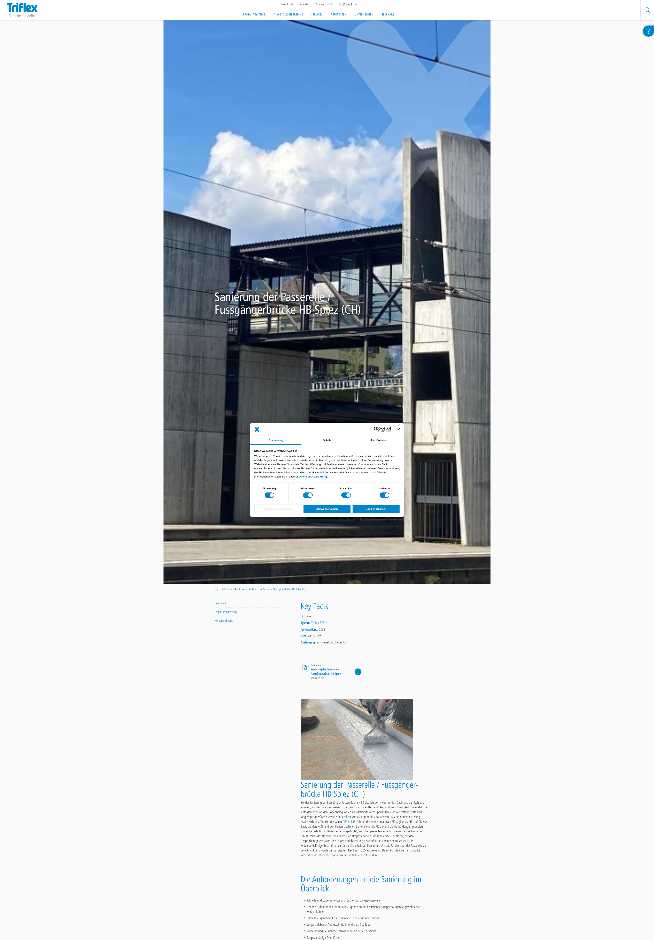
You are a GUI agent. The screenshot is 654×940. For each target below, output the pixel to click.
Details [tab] (327, 440)
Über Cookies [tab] (378, 440)
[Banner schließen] (399, 429)
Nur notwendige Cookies (278, 508)
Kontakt (304, 4)
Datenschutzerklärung (313, 476)
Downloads (287, 4)
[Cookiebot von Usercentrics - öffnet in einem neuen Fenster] (376, 429)
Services (316, 14)
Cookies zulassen (375, 508)
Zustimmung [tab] (276, 440)
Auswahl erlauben (327, 508)
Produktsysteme (254, 14)
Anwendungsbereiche (288, 14)
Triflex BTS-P (319, 623)
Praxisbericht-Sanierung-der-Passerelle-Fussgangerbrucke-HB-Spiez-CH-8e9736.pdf (358, 671)
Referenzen (338, 14)
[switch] (308, 495)
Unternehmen (364, 14)
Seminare (388, 14)
